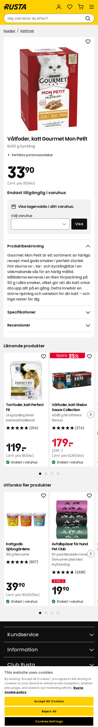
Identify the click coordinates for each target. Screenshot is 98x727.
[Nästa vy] (90, 414)
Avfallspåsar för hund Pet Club (71, 554)
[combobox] (44, 18)
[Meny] (91, 6)
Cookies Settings (49, 721)
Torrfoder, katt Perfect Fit (25, 412)
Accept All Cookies (49, 701)
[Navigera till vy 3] (52, 474)
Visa (79, 224)
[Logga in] (58, 6)
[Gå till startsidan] (15, 7)
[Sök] (88, 18)
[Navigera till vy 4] (58, 474)
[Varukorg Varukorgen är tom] (80, 6)
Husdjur (9, 31)
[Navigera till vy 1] (40, 474)
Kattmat (27, 31)
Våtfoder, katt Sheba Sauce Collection (69, 412)
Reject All (49, 711)
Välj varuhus (21, 215)
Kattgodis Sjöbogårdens (18, 549)
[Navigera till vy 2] (46, 474)
